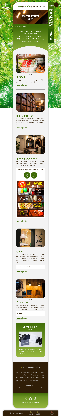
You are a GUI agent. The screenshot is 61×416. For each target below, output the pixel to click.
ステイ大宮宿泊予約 (31, 414)
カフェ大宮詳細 (52, 414)
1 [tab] (29, 74)
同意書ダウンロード (30, 386)
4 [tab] (33, 156)
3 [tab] (32, 113)
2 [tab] (31, 74)
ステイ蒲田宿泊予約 (38, 414)
